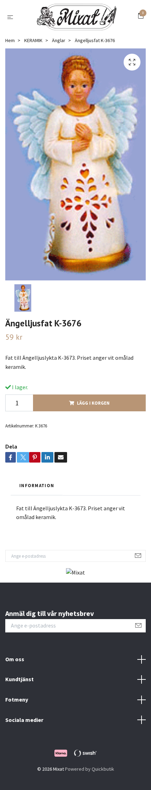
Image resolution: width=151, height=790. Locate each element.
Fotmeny (16, 699)
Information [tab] (36, 485)
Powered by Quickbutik (89, 769)
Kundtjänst (19, 679)
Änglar (58, 40)
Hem (10, 40)
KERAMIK (33, 40)
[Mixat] (77, 17)
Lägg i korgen (93, 403)
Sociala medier (24, 719)
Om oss (14, 659)
